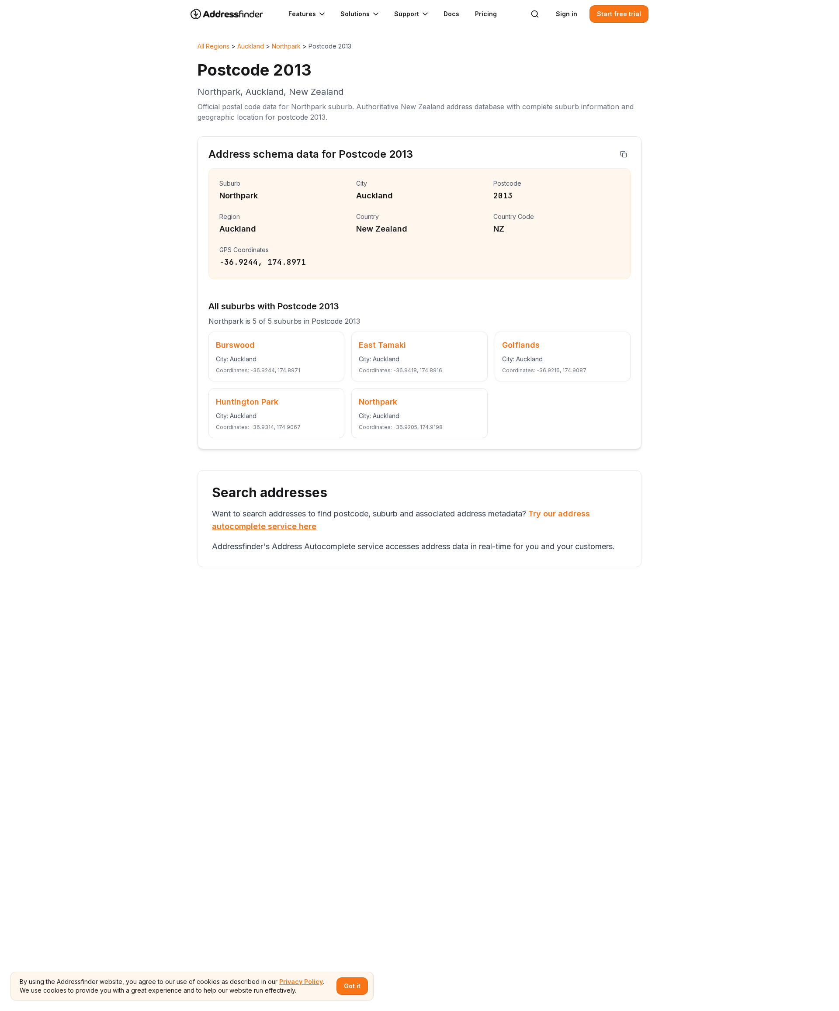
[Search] (535, 14)
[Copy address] (624, 154)
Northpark (286, 46)
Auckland (250, 46)
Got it (352, 986)
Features (302, 13)
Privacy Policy (301, 981)
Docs (451, 13)
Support (406, 13)
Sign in (566, 13)
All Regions (213, 46)
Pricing (486, 13)
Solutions (355, 13)
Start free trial (619, 13)
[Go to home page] (232, 14)
